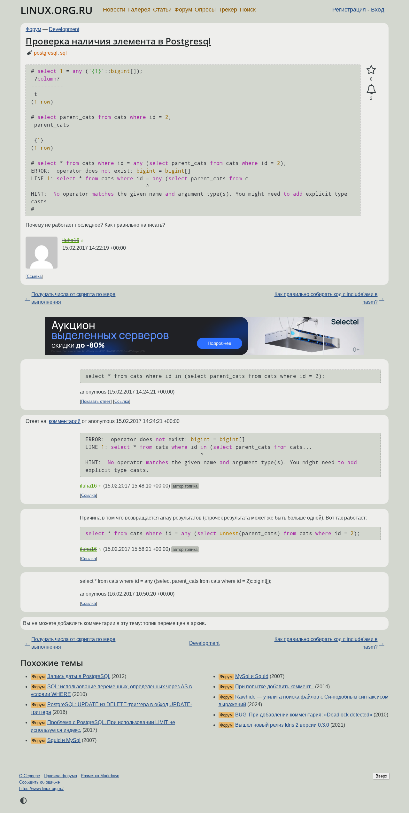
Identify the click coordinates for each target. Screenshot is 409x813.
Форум (183, 9)
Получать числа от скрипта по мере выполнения (73, 298)
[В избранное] (371, 70)
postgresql (46, 53)
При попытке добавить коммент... (274, 686)
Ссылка (34, 276)
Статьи (162, 9)
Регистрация (349, 9)
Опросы (205, 9)
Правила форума (60, 775)
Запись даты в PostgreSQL (78, 676)
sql (63, 53)
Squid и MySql (64, 740)
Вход (377, 9)
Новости (114, 9)
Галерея (139, 9)
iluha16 (70, 240)
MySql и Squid (251, 676)
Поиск (248, 9)
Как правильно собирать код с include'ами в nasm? (326, 298)
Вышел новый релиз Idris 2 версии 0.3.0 (282, 725)
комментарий (65, 421)
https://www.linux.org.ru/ (41, 788)
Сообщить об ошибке (39, 782)
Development (64, 29)
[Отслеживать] (371, 89)
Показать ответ (96, 401)
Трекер (228, 9)
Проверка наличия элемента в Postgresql (118, 41)
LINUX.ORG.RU (56, 10)
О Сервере (29, 775)
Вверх (381, 776)
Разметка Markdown (100, 775)
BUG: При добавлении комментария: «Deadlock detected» (303, 714)
